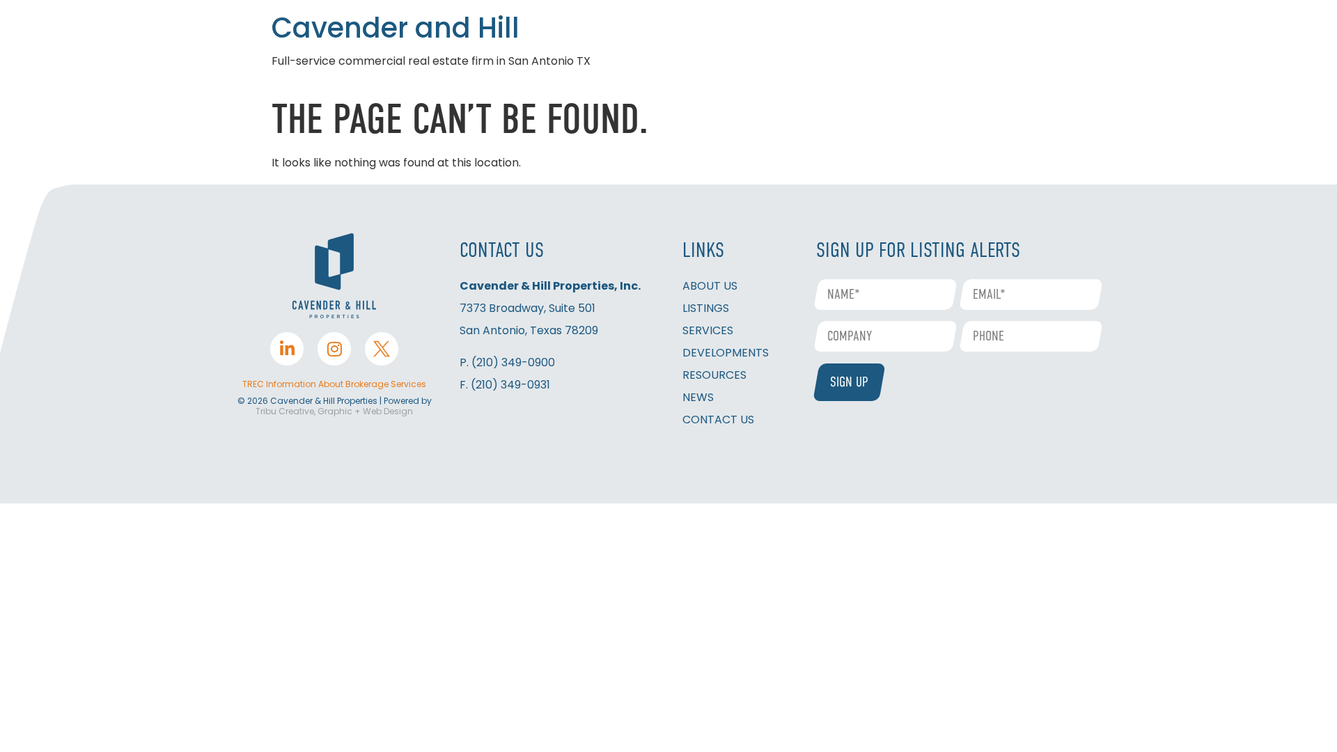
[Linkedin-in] (287, 349)
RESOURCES (714, 375)
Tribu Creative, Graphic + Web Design (334, 411)
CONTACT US (718, 420)
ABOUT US (709, 286)
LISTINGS (705, 308)
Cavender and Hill (395, 27)
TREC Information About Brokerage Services (334, 384)
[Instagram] (334, 349)
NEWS (698, 397)
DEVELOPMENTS (725, 353)
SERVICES (707, 330)
